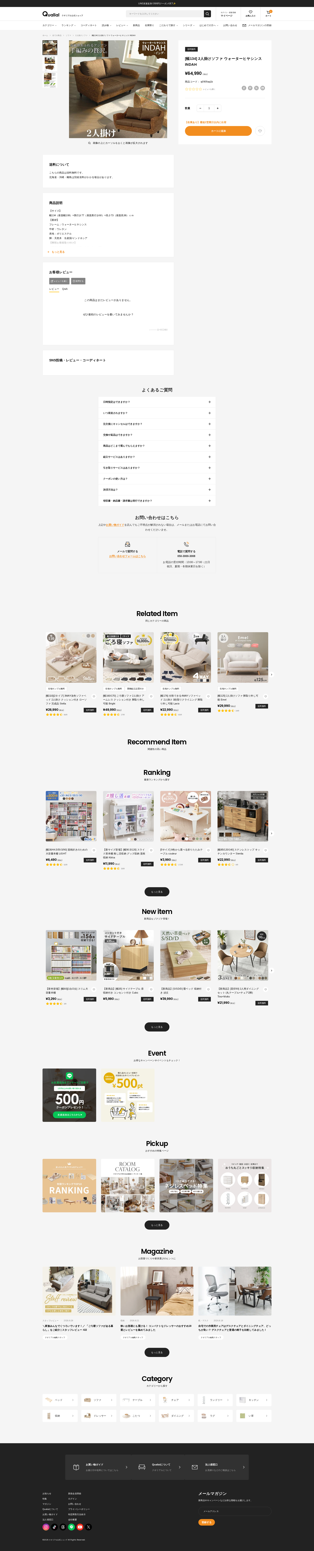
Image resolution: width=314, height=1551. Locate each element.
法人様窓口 (48, 1519)
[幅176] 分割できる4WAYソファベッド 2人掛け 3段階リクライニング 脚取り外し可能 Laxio (181, 699)
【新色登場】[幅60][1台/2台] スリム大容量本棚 (67, 990)
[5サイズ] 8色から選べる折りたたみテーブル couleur (181, 851)
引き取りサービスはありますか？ (121, 467)
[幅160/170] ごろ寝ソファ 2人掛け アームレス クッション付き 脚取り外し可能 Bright (123, 699)
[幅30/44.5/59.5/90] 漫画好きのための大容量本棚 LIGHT (66, 851)
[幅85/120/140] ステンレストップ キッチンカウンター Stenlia (239, 851)
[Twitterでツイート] (256, 88)
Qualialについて (50, 1509)
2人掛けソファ (81, 35)
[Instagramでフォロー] (46, 1527)
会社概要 (72, 1519)
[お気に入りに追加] (260, 131)
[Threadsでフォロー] (63, 1527)
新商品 (136, 25)
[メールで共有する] (262, 88)
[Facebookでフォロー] (71, 1527)
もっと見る (157, 891)
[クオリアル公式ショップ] (63, 13)
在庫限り (149, 25)
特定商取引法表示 (77, 1514)
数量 (187, 108)
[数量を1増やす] (217, 108)
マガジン (47, 1504)
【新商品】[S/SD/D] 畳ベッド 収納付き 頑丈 (181, 990)
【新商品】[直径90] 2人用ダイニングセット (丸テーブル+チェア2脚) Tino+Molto (238, 992)
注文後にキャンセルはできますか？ (122, 423)
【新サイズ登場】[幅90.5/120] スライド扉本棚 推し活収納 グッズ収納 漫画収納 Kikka (124, 853)
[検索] (207, 13)
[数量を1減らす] (200, 108)
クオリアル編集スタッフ (55, 1337)
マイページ (226, 15)
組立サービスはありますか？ (119, 456)
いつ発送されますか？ (115, 413)
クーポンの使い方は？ (115, 478)
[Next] (271, 675)
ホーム (45, 35)
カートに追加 (218, 130)
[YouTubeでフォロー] (80, 1527)
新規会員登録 (74, 1493)
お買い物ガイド (50, 1514)
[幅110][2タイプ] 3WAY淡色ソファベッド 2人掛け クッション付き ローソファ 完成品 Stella (66, 699)
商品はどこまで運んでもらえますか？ (124, 445)
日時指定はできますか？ (116, 401)
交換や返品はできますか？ (118, 434)
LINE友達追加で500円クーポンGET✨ (157, 3)
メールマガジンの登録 (259, 25)
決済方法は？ (110, 489)
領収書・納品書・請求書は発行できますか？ (127, 500)
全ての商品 (56, 35)
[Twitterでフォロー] (88, 1527)
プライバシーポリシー (79, 1509)
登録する (207, 1522)
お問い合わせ (230, 25)
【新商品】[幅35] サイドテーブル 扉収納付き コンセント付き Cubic (123, 990)
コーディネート (89, 25)
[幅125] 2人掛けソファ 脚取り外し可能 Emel (238, 697)
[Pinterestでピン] (250, 88)
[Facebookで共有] (244, 88)
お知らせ (47, 1493)
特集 (45, 1499)
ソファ (68, 35)
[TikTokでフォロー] (54, 1527)
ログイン (72, 1499)
